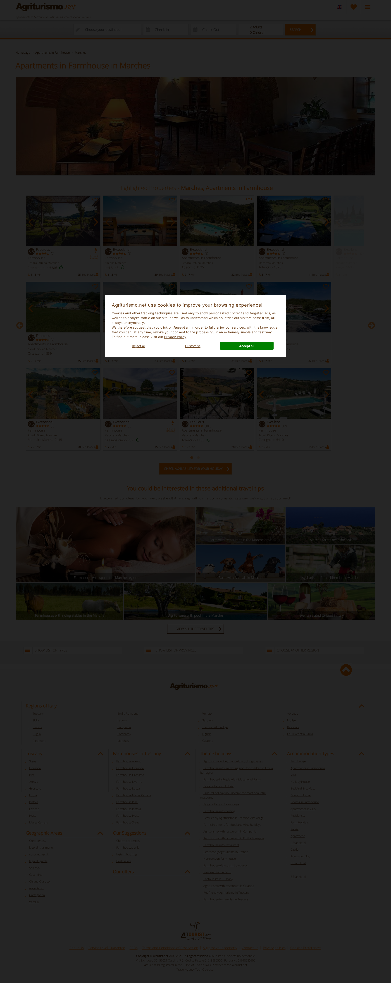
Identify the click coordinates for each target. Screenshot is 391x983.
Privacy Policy (175, 337)
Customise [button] (192, 346)
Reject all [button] (138, 346)
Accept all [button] (246, 346)
